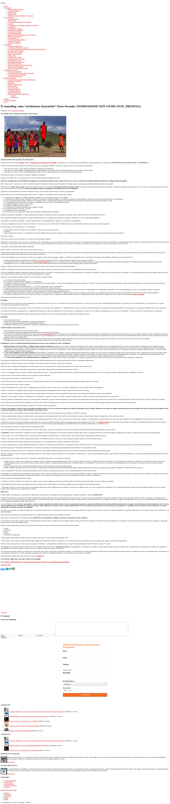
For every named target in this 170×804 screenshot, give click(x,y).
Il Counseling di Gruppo (14, 32)
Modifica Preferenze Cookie (8, 790)
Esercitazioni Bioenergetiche (16, 62)
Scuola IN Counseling (10, 785)
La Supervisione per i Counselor (17, 75)
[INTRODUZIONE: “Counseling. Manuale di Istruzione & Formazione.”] (6, 716)
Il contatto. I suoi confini (14, 57)
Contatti (6, 99)
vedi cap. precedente (138, 294)
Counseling (14, 110)
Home (6, 6)
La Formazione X (9, 784)
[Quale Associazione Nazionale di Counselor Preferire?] (6, 726)
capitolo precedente (104, 422)
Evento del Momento (10, 100)
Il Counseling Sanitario (14, 33)
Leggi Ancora (11, 762)
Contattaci (7, 787)
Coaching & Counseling (14, 81)
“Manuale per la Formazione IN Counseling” (43, 162)
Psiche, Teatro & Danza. (14, 54)
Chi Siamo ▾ (7, 8)
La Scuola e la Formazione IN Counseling (19, 22)
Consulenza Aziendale (14, 41)
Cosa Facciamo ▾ (9, 17)
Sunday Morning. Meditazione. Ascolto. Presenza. (22, 35)
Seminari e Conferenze (14, 43)
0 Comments (20, 110)
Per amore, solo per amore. (15, 52)
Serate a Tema (12, 55)
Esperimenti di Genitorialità (15, 67)
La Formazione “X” (13, 38)
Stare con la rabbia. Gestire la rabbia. (18, 68)
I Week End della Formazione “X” (17, 39)
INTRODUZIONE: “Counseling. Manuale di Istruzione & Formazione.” (29, 716)
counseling (4, 612)
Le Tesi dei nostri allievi (14, 92)
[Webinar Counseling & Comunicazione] (6, 730)
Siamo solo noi (12, 12)
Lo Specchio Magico (13, 11)
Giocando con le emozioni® (16, 51)
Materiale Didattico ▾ (10, 78)
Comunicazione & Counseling (16, 59)
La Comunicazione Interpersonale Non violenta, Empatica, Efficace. (27, 49)
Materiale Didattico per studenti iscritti (18, 94)
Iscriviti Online (8, 782)
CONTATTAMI (6, 565)
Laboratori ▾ (7, 44)
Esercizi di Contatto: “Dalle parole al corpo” (20, 65)
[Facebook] (7, 794)
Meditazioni (14, 97)
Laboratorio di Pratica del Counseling (18, 47)
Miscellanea (11, 83)
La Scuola (10, 24)
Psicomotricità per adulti (14, 63)
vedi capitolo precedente (43, 262)
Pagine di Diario (12, 86)
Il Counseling (11, 27)
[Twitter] (6, 793)
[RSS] (6, 798)
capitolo (21, 162)
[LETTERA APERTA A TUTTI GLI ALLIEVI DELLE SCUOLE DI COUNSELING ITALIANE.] (6, 711)
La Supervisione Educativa (15, 76)
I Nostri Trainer (12, 14)
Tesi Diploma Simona (14, 91)
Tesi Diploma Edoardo (14, 89)
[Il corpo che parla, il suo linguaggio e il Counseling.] (6, 721)
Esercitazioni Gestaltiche (15, 71)
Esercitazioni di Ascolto (14, 60)
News (6, 102)
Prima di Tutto (12, 20)
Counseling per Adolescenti (15, 30)
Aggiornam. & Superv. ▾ (11, 70)
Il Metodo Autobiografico (15, 46)
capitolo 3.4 (40, 556)
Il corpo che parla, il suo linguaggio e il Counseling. (23, 721)
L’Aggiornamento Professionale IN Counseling (21, 73)
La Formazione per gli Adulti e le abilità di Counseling (23, 25)
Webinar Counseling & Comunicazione (20, 730)
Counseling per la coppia (15, 28)
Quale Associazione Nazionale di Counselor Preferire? (24, 726)
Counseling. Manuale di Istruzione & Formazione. (22, 79)
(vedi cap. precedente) (47, 334)
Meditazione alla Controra (15, 36)
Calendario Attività (13, 19)
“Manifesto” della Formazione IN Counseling (20, 16)
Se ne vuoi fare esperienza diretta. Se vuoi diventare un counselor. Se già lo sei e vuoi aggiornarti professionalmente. (35, 562)
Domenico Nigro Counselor (15, 9)
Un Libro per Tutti (13, 87)
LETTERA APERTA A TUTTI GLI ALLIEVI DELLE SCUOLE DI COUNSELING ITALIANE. (37, 711)
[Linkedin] (7, 796)
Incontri (13, 95)
